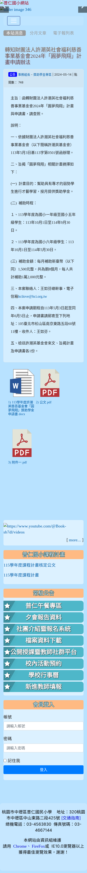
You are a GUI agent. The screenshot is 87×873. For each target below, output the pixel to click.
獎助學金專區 (42, 74)
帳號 (7, 716)
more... (75, 540)
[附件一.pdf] (22, 443)
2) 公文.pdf (44, 402)
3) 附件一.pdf (17, 462)
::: (4, 27)
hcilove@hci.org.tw (32, 296)
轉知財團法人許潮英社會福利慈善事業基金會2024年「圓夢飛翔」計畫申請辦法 (43, 56)
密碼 (7, 738)
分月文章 (38, 33)
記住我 (13, 760)
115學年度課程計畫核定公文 (29, 565)
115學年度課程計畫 (21, 575)
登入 (43, 769)
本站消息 (14, 33)
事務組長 (24, 74)
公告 (13, 74)
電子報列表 (63, 33)
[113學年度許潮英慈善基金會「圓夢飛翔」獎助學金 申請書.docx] (22, 383)
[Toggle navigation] (13, 20)
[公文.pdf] (50, 383)
